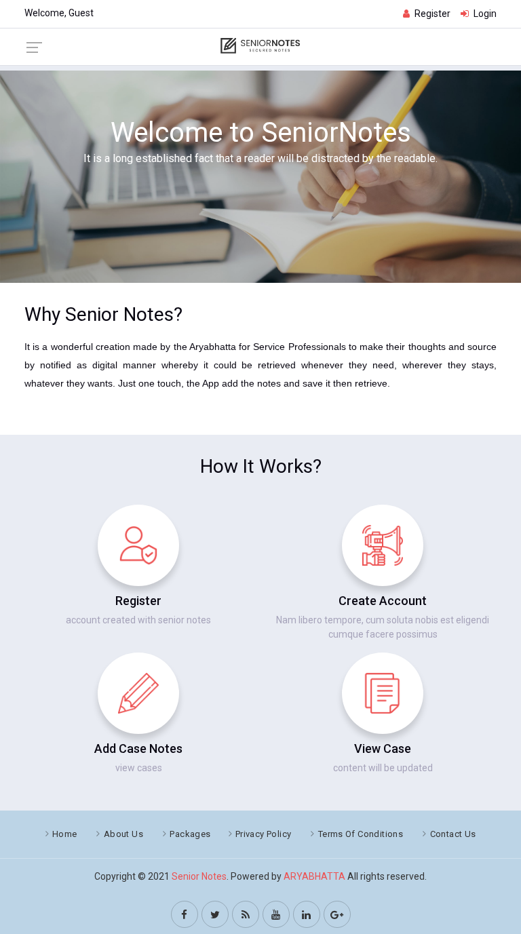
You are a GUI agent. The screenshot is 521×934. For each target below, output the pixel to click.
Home (64, 834)
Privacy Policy (263, 834)
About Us (123, 834)
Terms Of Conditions (360, 834)
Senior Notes (199, 876)
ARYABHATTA (314, 876)
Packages (190, 834)
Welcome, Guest (59, 12)
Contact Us (453, 834)
